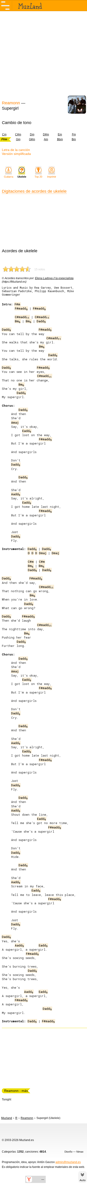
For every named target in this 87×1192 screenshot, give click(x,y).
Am (46, 139)
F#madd (21, 308)
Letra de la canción (16, 150)
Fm (74, 134)
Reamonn (11, 103)
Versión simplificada (16, 154)
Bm (74, 139)
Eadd (26, 431)
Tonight (6, 1099)
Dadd (41, 321)
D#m (46, 134)
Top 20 (38, 176)
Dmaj (42, 553)
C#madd (22, 317)
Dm (32, 134)
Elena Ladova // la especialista (54, 278)
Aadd (15, 494)
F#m (17, 304)
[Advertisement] (43, 55)
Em (60, 134)
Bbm (60, 139)
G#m (32, 139)
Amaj (15, 422)
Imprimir (51, 176)
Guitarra (8, 176)
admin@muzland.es (68, 1162)
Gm (18, 139)
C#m (18, 134)
